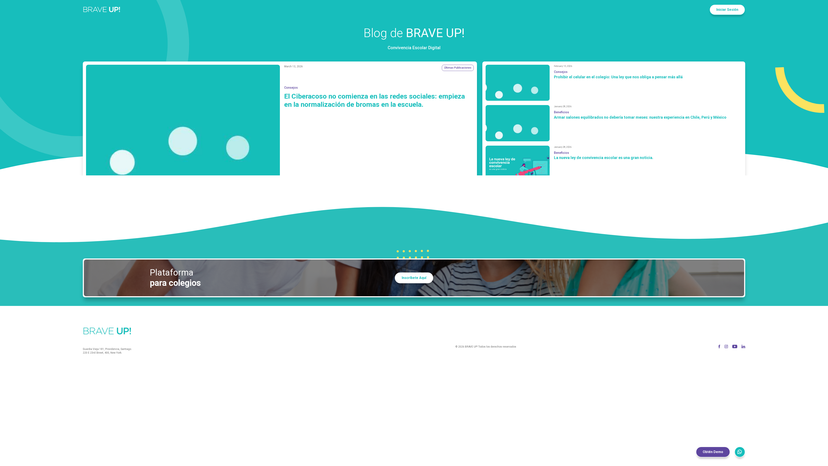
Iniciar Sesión (727, 10)
